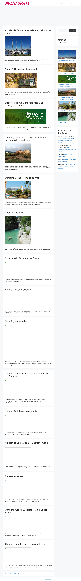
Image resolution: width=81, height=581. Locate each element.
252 (11, 573)
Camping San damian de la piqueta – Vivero (27, 544)
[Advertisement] (40, 16)
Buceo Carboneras (14, 476)
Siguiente (16, 573)
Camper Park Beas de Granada (21, 411)
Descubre (63, 3)
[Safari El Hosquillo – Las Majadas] (67, 67)
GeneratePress (48, 579)
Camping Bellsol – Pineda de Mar (22, 177)
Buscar (72, 30)
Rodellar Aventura (14, 212)
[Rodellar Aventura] (67, 116)
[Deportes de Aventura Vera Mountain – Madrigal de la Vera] (67, 79)
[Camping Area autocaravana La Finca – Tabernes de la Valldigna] (67, 92)
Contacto (71, 3)
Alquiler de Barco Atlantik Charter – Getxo (26, 442)
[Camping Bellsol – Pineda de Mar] (67, 105)
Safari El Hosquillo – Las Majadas (22, 69)
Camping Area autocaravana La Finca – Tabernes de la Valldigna (25, 138)
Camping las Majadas (16, 321)
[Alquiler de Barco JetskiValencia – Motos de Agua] (67, 54)
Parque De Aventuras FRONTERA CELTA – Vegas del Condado (66, 166)
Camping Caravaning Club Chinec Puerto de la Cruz (67, 149)
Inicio (57, 3)
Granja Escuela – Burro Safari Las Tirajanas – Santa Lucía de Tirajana (66, 140)
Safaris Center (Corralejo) (18, 289)
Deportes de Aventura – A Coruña (22, 258)
